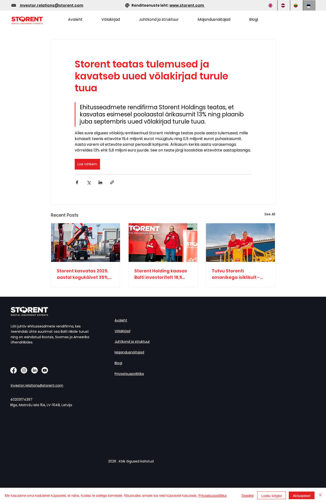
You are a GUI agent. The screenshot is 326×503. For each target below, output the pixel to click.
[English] (271, 5)
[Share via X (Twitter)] (88, 182)
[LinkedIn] (34, 370)
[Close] (320, 495)
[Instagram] (24, 370)
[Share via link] (112, 182)
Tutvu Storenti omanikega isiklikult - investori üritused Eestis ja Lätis (238, 274)
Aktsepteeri (301, 495)
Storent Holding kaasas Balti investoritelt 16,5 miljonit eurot (160, 274)
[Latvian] (283, 5)
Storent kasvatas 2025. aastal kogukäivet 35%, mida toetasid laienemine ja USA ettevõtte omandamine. (84, 274)
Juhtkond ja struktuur (132, 341)
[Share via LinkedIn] (100, 182)
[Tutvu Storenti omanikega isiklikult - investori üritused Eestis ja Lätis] (240, 242)
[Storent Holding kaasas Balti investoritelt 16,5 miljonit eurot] (163, 242)
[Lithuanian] (296, 5)
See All (269, 214)
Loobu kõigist (271, 495)
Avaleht (121, 320)
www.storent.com (187, 5)
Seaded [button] (247, 495)
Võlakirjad (122, 331)
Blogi (118, 363)
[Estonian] (309, 5)
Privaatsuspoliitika (129, 373)
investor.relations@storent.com (51, 5)
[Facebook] (13, 370)
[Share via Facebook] (77, 182)
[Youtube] (45, 370)
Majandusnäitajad (129, 352)
